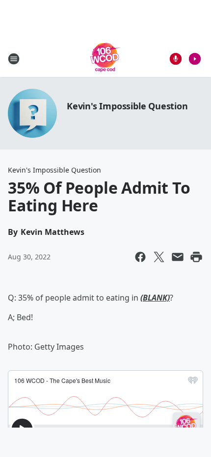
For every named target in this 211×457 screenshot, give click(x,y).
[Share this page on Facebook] (140, 257)
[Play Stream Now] (195, 59)
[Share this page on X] (159, 257)
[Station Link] (105, 59)
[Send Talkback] (176, 59)
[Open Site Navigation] (14, 59)
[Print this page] (196, 257)
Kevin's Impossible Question (127, 106)
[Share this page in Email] (178, 257)
